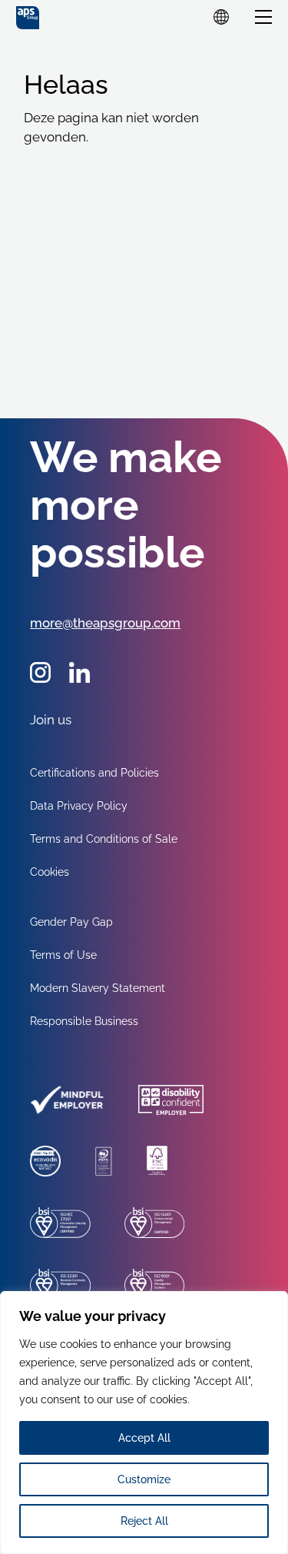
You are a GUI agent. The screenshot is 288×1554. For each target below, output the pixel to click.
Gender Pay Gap (71, 922)
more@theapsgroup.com (105, 623)
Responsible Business (84, 1021)
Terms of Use (63, 955)
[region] (144, 1422)
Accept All (144, 1438)
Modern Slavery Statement (97, 988)
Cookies (49, 872)
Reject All (144, 1521)
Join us (50, 719)
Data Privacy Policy (78, 806)
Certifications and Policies (94, 773)
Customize (144, 1479)
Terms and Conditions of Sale (103, 839)
